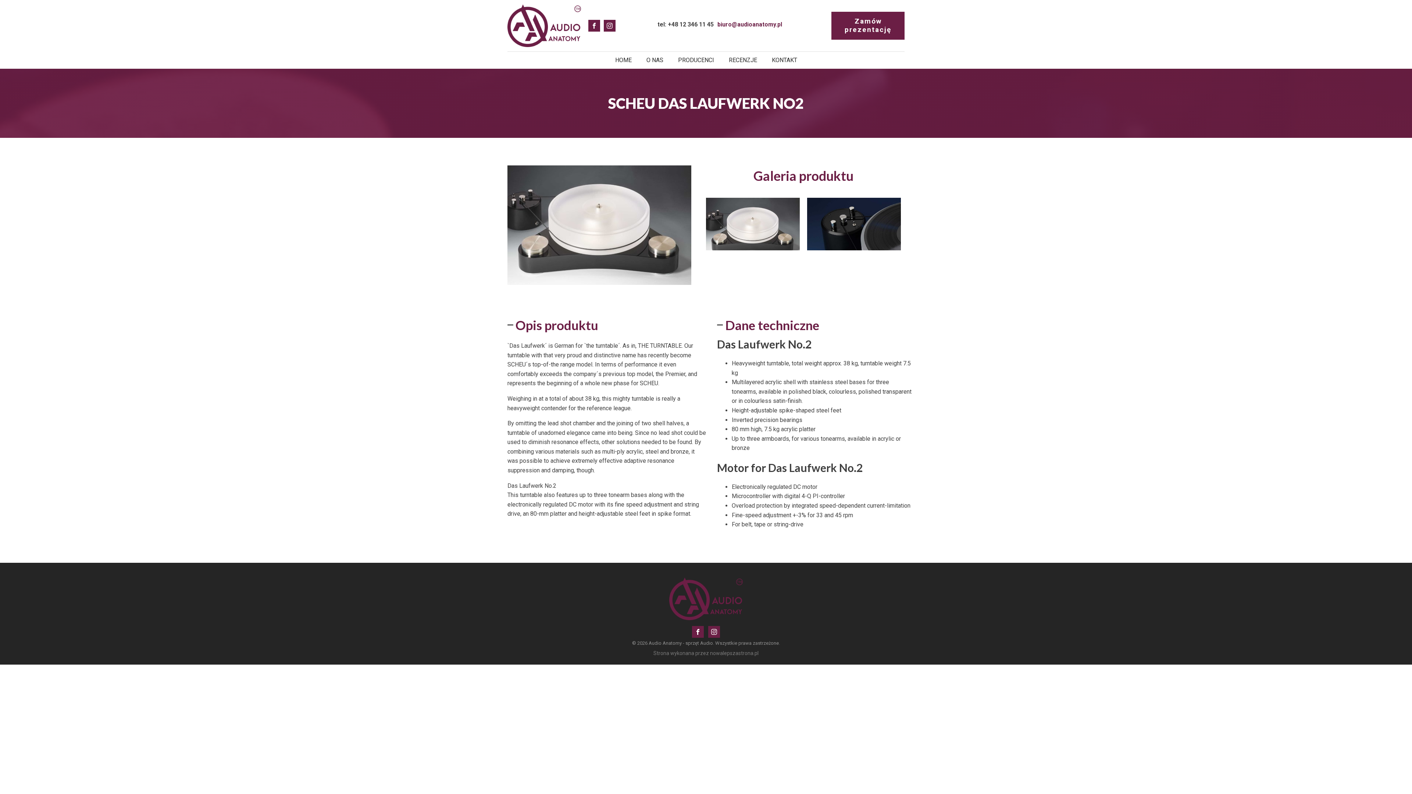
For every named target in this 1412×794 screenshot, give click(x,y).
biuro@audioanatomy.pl (749, 24)
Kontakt (784, 60)
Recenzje (743, 60)
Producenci (696, 60)
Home (623, 60)
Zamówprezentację (868, 25)
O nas (654, 60)
